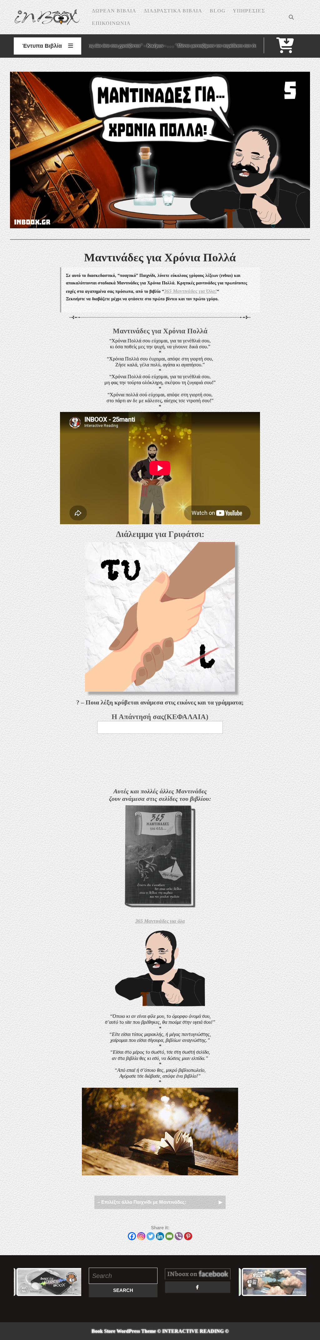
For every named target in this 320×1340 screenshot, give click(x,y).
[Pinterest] (188, 1236)
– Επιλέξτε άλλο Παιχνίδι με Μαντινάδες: (142, 1202)
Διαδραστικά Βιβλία (173, 10)
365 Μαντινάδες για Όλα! (190, 291)
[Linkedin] (160, 1236)
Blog (217, 10)
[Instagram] (141, 1236)
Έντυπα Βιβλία (42, 46)
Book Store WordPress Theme (124, 1331)
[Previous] (27, 1282)
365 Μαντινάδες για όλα (160, 921)
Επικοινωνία (111, 23)
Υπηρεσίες (249, 10)
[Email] (169, 1236)
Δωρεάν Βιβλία (114, 10)
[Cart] (285, 49)
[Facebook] (132, 1236)
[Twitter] (151, 1236)
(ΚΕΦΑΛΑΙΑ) (160, 717)
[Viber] (179, 1236)
